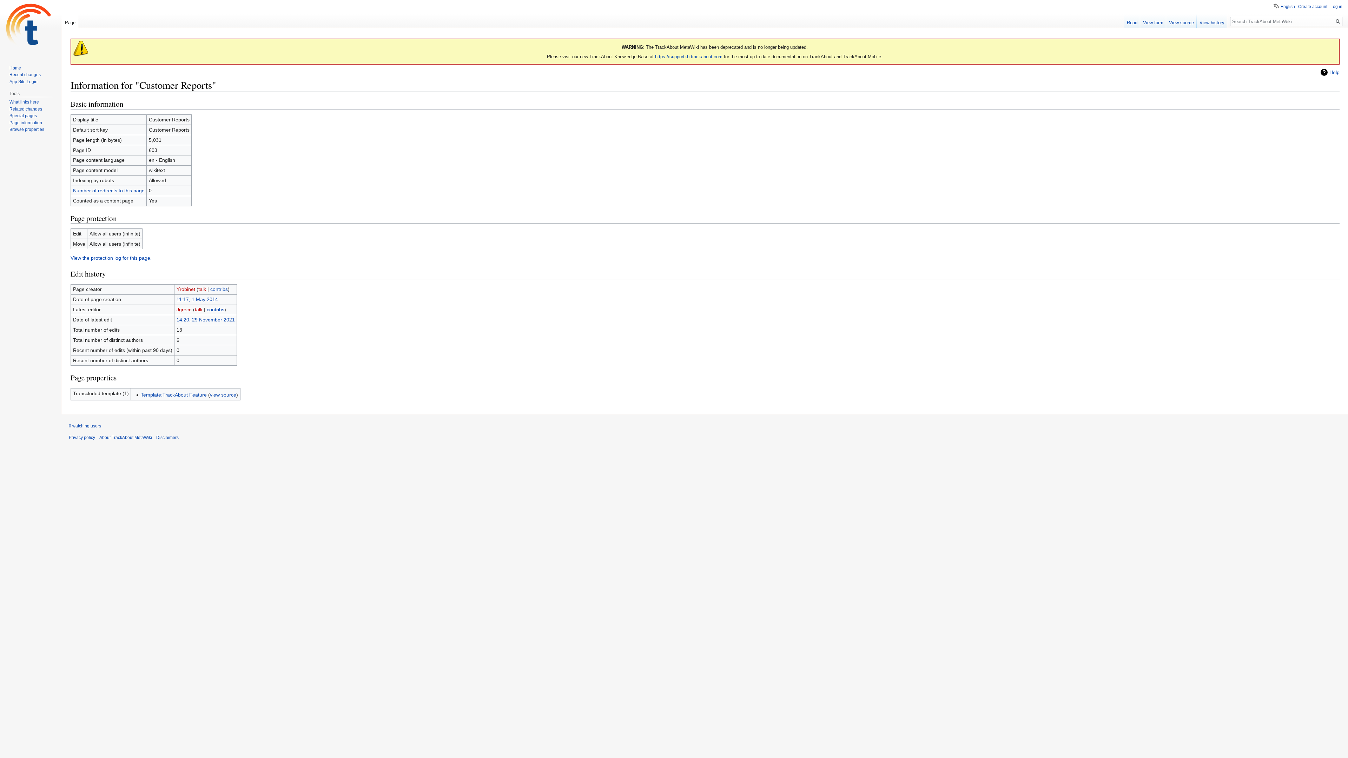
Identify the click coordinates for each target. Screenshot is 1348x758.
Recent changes (25, 74)
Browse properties (26, 129)
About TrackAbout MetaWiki (125, 437)
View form (1153, 22)
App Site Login (23, 81)
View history (1212, 22)
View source (1181, 22)
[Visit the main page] (31, 28)
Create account (1312, 6)
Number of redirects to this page (109, 190)
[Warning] (80, 48)
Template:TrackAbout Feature (174, 395)
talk (202, 289)
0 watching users (85, 426)
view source (223, 395)
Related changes (25, 109)
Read (1132, 22)
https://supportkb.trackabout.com (688, 56)
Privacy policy (82, 437)
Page (70, 22)
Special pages (23, 115)
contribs (219, 289)
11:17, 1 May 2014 (197, 299)
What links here (24, 102)
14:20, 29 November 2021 (206, 320)
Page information (25, 122)
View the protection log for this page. (111, 258)
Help (1334, 72)
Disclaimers (167, 437)
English (1288, 6)
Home (15, 68)
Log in (1336, 6)
